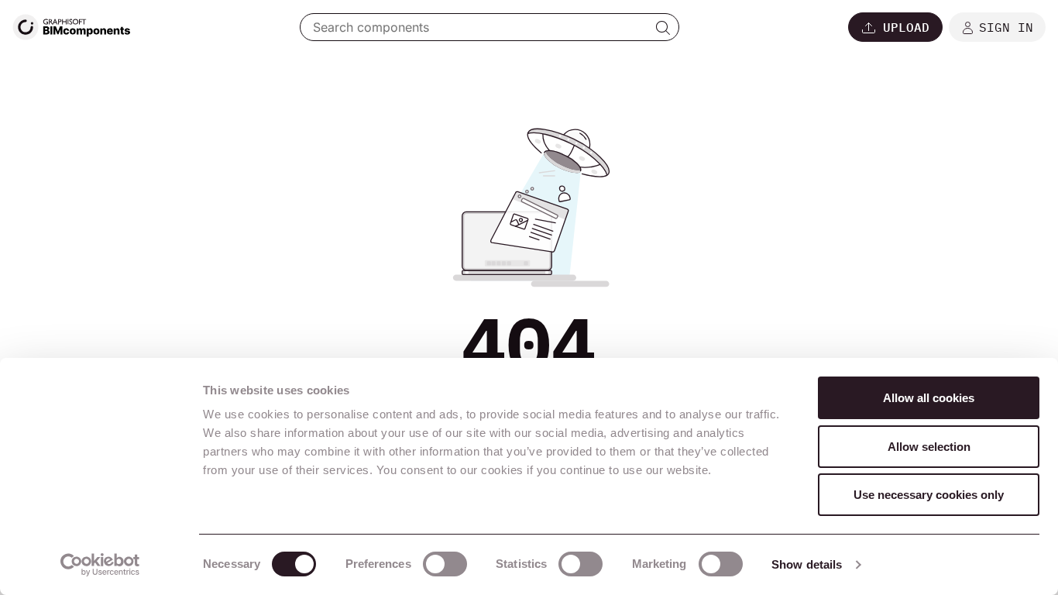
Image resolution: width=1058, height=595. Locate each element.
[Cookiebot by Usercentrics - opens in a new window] (100, 564)
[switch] (445, 564)
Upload (906, 27)
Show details (806, 564)
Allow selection (929, 446)
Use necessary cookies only (929, 494)
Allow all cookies (928, 397)
